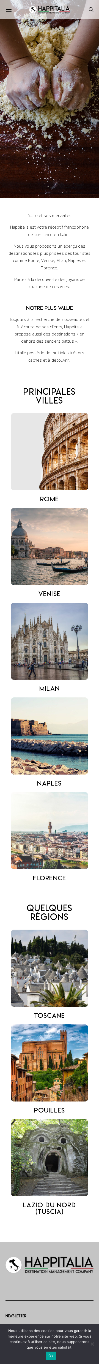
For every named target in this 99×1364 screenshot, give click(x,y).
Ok (50, 1356)
